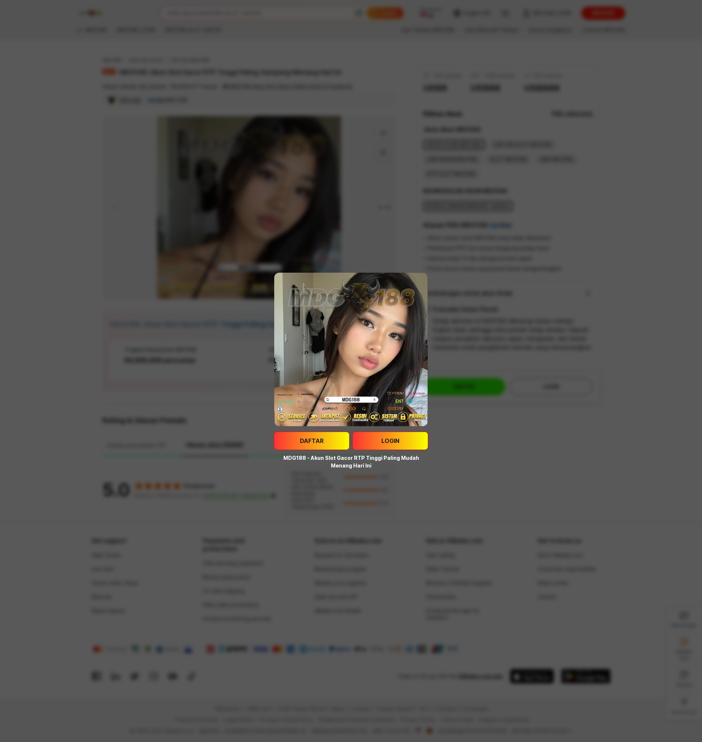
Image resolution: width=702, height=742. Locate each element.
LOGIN (390, 440)
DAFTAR (312, 440)
